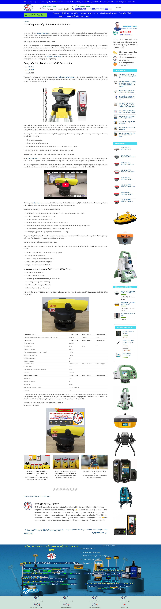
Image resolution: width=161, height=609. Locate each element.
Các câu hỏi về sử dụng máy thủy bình (94, 472)
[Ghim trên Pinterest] (64, 489)
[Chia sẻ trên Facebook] (54, 489)
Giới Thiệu (65, 13)
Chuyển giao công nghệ (108, 13)
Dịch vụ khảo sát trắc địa (89, 13)
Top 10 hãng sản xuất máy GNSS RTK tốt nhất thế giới (127, 111)
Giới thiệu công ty (89, 548)
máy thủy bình (32, 496)
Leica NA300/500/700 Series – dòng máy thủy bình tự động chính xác (36, 473)
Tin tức (60, 17)
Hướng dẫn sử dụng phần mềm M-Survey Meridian (126, 91)
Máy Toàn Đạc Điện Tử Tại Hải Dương (127, 128)
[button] (35, 15)
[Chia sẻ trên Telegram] (76, 489)
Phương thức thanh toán (91, 559)
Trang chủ (56, 13)
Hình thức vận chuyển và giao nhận (95, 556)
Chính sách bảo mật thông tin (93, 563)
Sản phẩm (74, 13)
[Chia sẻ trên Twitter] (57, 489)
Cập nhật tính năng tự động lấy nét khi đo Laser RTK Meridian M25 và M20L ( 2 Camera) (127, 84)
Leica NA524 (30, 70)
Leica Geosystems (36, 203)
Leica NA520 (30, 67)
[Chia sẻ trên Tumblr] (73, 489)
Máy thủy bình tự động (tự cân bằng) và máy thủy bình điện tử (65, 472)
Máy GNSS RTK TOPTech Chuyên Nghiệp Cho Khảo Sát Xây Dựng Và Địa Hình (126, 105)
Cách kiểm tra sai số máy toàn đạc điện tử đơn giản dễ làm (127, 76)
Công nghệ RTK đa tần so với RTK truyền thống (126, 117)
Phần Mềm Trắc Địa (125, 13)
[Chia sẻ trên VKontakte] (67, 489)
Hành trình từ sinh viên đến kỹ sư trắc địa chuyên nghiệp (127, 134)
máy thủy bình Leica (44, 496)
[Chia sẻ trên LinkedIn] (70, 489)
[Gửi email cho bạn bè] (61, 489)
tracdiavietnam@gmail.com (38, 576)
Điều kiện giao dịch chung (91, 552)
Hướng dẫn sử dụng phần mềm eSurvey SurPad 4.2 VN (126, 97)
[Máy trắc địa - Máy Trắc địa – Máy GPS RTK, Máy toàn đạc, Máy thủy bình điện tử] (30, 7)
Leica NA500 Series (43, 33)
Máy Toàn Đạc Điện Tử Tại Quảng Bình (127, 122)
